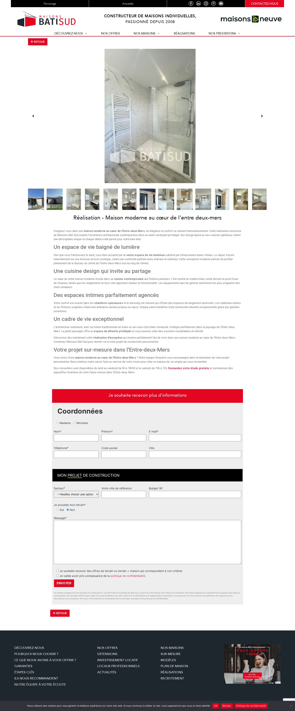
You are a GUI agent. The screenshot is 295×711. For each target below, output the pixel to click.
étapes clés (24, 672)
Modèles (168, 660)
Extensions (107, 654)
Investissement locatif (117, 660)
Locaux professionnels (118, 666)
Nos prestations (222, 33)
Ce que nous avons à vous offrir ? (45, 660)
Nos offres (110, 33)
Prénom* (107, 431)
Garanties (23, 666)
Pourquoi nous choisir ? (36, 654)
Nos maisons (144, 33)
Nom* (57, 431)
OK (215, 705)
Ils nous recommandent (36, 678)
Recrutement (172, 678)
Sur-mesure (171, 654)
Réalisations (184, 33)
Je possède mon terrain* (70, 504)
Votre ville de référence (116, 488)
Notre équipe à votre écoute (40, 684)
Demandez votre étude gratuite (188, 368)
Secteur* (59, 488)
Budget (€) (156, 488)
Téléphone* (61, 448)
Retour (39, 42)
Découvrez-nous (68, 33)
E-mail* (153, 431)
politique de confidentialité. (128, 576)
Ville (151, 448)
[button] (33, 116)
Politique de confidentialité (251, 705)
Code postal (109, 448)
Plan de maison (174, 666)
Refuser (226, 705)
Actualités (106, 672)
